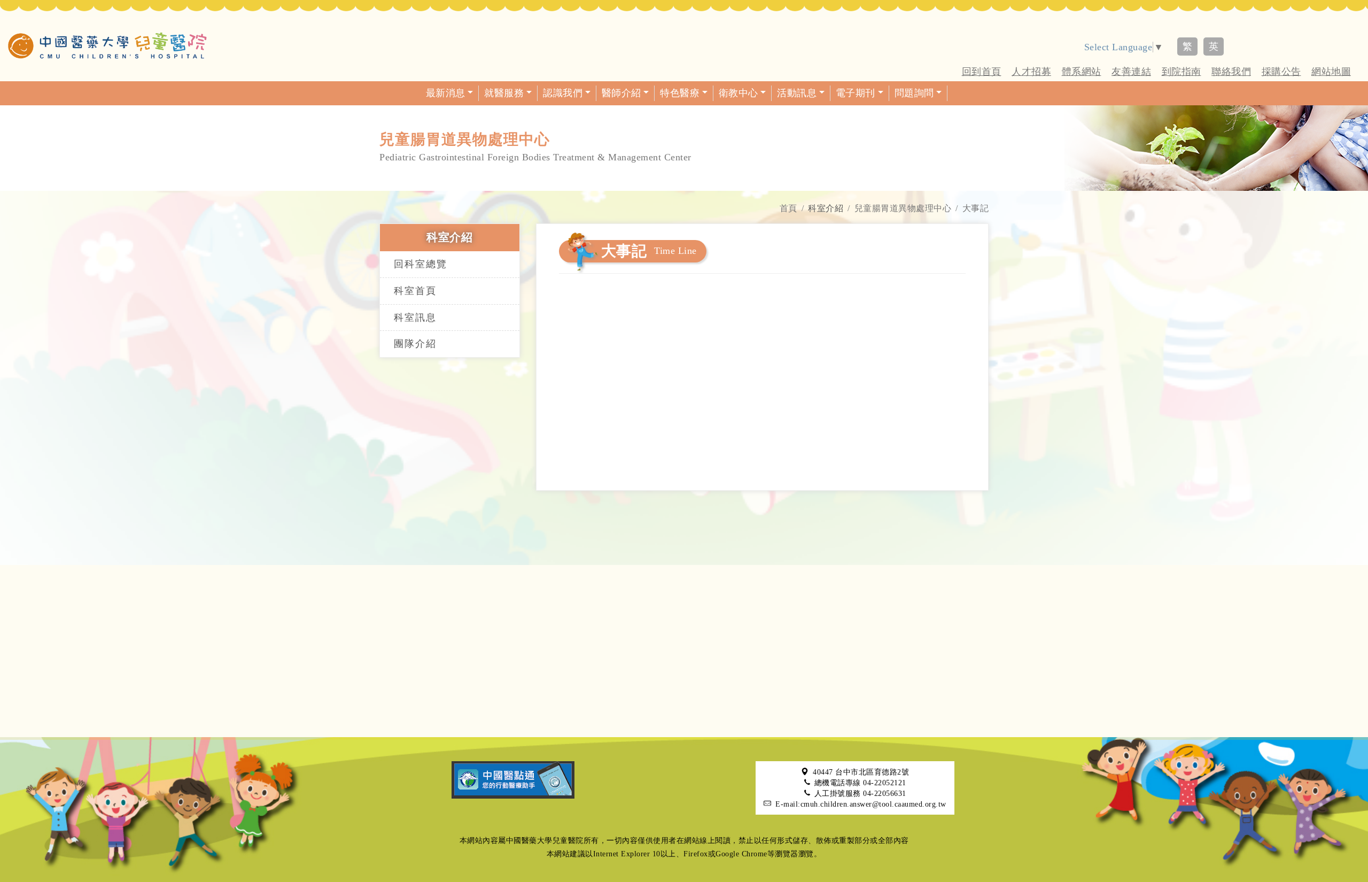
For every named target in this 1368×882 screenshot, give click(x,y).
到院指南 (1181, 71)
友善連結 (1131, 71)
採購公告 (1281, 71)
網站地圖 (1331, 71)
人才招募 (1031, 71)
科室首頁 (415, 290)
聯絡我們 (1231, 71)
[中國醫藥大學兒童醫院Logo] (107, 45)
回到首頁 (981, 71)
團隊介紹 (415, 343)
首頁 (788, 208)
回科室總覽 (420, 264)
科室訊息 (415, 317)
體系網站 (1081, 71)
